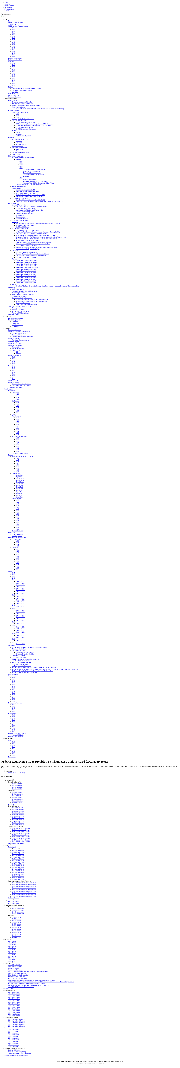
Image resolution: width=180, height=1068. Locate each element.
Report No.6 (19, 488)
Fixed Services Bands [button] (18, 107)
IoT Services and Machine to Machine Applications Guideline (30, 647)
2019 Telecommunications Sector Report (24, 893)
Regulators (15, 92)
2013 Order (11, 954)
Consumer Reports (13, 341)
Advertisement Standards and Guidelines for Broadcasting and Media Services (31, 980)
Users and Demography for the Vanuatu (35, 181)
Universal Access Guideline (20, 220)
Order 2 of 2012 (20, 630)
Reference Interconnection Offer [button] (21, 198)
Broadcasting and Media (15, 318)
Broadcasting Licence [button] (14, 320)
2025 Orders (12, 941)
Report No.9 (19, 483)
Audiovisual (11, 790)
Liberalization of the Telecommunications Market (26, 88)
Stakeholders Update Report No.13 (26, 262)
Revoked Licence (21, 144)
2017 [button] (13, 580)
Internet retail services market (31, 173)
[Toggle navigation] (3, 16)
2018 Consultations (14, 1002)
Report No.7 (19, 487)
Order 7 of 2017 (20, 583)
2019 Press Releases (18, 813)
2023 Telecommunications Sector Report (24, 886)
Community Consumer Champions (22, 336)
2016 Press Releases (18, 818)
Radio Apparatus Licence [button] (19, 147)
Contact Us (7, 11)
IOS (17, 352)
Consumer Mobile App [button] (15, 345)
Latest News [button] (15, 392)
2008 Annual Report (18, 879)
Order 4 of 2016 (20, 598)
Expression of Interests (11, 1017)
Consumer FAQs (13, 380)
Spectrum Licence (17, 146)
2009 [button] (13, 642)
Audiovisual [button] (15, 401)
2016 (13, 43)
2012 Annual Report (18, 872)
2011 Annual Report (18, 874)
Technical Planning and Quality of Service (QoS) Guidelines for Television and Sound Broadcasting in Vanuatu (45, 669)
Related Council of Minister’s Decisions (16, 1055)
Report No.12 (20, 478)
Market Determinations (19, 186)
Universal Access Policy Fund (25, 212)
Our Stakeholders (13, 95)
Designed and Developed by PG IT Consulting (90, 1063)
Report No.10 (20, 482)
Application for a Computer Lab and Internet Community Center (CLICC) (38, 232)
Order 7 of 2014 (20, 610)
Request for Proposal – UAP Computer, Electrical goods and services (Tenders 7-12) (41, 237)
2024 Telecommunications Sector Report (24, 884)
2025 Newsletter (17, 785)
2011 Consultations (14, 1014)
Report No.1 (19, 497)
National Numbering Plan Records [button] (22, 298)
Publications (8, 7)
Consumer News (17, 335)
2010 (13, 53)
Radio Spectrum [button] (13, 100)
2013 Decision (16, 934)
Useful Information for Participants (26, 129)
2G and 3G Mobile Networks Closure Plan (24, 672)
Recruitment (11, 757)
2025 (13, 28)
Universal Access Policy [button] (19, 205)
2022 (13, 33)
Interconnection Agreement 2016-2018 (27, 191)
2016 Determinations (18, 910)
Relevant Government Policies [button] (17, 733)
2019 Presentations (13, 1031)
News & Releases (13, 782)
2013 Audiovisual (17, 799)
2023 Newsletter (17, 789)
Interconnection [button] (16, 188)
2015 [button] (13, 605)
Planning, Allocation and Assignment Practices (26, 105)
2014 (13, 46)
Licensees (19, 141)
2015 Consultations (14, 1007)
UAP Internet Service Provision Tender (27, 230)
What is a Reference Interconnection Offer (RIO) (30, 200)
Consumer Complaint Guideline (21, 385)
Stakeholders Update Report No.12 (26, 264)
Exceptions (19, 142)
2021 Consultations (14, 997)
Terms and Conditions (14, 97)
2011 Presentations (13, 1045)
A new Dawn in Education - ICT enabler (28, 240)
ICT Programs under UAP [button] (20, 228)
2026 (13, 63)
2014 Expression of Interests (16, 1026)
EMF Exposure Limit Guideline (21, 666)
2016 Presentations (13, 1036)
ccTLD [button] (14, 130)
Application (15, 326)
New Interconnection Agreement (25, 193)
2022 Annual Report (18, 855)
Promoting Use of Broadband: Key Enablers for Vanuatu (32, 254)
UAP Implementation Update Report (26, 252)
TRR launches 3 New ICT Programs (27, 245)
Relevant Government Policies (13, 1048)
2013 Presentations (13, 1041)
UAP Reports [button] (16, 473)
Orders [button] (10, 571)
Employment (27, 176)
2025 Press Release (17, 808)
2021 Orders (12, 943)
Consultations (20, 215)
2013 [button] (21, 168)
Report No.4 (19, 492)
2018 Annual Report (18, 862)
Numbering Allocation (18, 293)
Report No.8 (19, 485)
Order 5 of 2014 (20, 613)
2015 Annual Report (18, 867)
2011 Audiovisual (17, 802)
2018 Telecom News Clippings (21, 831)
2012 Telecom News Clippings (21, 841)
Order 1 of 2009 (20, 644)
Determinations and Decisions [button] (17, 537)
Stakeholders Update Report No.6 (26, 274)
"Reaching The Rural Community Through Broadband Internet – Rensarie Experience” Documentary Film (47, 286)
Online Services (9, 5)
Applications (19, 149)
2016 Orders (12, 949)
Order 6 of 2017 (20, 585)
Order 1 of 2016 (20, 603)
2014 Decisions (16, 932)
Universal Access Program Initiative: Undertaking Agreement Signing (36, 247)
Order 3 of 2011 (20, 635)
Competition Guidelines (19, 655)
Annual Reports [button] (16, 498)
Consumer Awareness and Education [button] (19, 331)
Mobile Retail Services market (32, 171)
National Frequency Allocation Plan (22, 103)
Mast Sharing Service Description (22, 662)
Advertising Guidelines (19, 649)
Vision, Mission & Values (15, 22)
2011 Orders (12, 958)
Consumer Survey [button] (13, 338)
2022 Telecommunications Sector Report (24, 888)
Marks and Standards (18, 309)
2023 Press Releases (18, 809)
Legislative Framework (15, 58)
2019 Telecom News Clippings (21, 830)
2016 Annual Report (18, 865)
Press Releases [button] (16, 416)
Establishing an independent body (22, 90)
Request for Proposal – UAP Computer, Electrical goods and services (36, 239)
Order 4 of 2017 (20, 588)
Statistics (7, 4)
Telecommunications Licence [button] (20, 139)
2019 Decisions (16, 924)
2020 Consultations (14, 999)
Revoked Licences (17, 325)
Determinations (20, 217)
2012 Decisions (16, 936)
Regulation (19, 134)
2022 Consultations (14, 995)
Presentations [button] (16, 250)
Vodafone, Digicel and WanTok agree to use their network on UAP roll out (38, 223)
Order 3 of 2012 (20, 628)
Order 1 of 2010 (20, 640)
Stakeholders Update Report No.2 (26, 281)
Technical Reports (17, 531)
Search (3, 14)
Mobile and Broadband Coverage (26, 225)
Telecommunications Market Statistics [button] (23, 157)
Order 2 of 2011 (20, 637)
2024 (13, 29)
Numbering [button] (11, 287)
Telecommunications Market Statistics (34, 169)
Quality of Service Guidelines (21, 661)
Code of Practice (13, 674)
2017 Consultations (14, 1004)
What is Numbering (18, 289)
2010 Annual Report (18, 876)
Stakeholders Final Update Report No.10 (28, 267)
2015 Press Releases (18, 819)
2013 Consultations (14, 1010)
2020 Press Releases (18, 811)
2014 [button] (13, 608)
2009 (13, 55)
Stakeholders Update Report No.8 (26, 271)
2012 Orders (12, 956)
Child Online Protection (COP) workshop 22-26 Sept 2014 (33, 125)
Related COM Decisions (15, 737)
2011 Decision (16, 937)
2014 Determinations (18, 912)
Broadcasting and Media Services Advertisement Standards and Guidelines (34, 667)
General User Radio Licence (20, 152)
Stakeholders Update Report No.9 (26, 269)
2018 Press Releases (18, 814)
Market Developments (29, 179)
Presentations (8, 1028)
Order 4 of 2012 (20, 627)
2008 (13, 56)
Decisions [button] (15, 547)
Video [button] (14, 284)
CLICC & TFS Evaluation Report (26, 208)
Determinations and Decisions (13, 905)
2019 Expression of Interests (16, 1019)
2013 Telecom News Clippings (21, 840)
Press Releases (12, 806)
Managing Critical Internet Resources (23, 119)
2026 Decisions (16, 917)
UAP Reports (12, 847)
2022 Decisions (16, 920)
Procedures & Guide (18, 348)
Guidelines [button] (11, 645)
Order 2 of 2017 (20, 591)
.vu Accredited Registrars (23, 136)
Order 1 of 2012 (20, 632)
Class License (16, 154)
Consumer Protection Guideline (21, 384)
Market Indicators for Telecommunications (28, 185)
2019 (13, 38)
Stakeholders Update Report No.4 (26, 277)
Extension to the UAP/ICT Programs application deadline (33, 244)
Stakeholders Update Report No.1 (26, 282)
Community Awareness (19, 333)
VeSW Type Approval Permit (20, 311)
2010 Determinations (18, 913)
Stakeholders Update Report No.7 (26, 272)
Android (18, 353)
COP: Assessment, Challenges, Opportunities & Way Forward (34, 124)
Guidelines (7, 963)
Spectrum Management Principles (22, 102)
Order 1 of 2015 (20, 607)
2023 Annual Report (18, 854)
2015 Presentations (13, 1038)
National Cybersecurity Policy (17, 1052)
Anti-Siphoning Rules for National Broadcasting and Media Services (32, 671)
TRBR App (15, 347)
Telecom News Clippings (15, 826)
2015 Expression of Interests (16, 1024)
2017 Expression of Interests (16, 1022)
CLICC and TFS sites (22, 227)
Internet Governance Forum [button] (20, 112)
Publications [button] (11, 390)
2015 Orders (12, 951)
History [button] (10, 87)
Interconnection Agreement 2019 (25, 190)
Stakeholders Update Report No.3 (26, 279)
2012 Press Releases (18, 824)
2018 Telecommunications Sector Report (24, 894)
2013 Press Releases (18, 823)
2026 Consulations (13, 992)
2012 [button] (21, 178)
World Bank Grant (13, 93)
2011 (13, 51)
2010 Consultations (14, 1016)
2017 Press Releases (18, 816)
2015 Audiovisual (17, 795)
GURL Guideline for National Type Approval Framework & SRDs (28, 971)
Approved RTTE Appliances (20, 313)
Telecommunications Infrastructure (33, 174)
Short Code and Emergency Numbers (23, 294)
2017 (13, 41)
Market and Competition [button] (15, 156)
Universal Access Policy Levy (25, 213)
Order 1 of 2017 (20, 593)
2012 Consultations (14, 1012)
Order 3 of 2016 (20, 600)
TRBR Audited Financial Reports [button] (18, 26)
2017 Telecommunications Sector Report (24, 896)
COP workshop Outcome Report (25, 122)
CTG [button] (9, 740)
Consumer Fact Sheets (14, 343)
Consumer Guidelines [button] (14, 382)
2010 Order (11, 959)
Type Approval (16, 308)
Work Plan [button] (11, 61)
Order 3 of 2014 (20, 617)
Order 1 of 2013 (20, 623)
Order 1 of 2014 (20, 620)
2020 (13, 36)
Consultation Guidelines (19, 657)
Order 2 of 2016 (20, 601)
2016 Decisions (16, 929)
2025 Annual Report (18, 850)
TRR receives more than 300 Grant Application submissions (33, 242)
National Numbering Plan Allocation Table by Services (32, 301)
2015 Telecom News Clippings (21, 836)
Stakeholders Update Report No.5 (26, 276)
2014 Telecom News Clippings (21, 838)
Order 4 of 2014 (20, 615)
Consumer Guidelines (14, 968)
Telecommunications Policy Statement (19, 1053)
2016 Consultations (14, 1005)
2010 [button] (13, 639)
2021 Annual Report (18, 857)
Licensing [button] (11, 137)
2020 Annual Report (18, 859)
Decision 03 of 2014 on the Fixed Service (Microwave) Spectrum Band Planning (40, 109)
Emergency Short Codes (23, 303)
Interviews (15, 414)
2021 (13, 34)
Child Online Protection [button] (19, 120)
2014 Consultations (14, 1009)
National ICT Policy (18, 735)
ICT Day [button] (11, 365)
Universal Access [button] (13, 203)
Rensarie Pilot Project (22, 218)
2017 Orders (12, 948)
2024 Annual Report (18, 852)
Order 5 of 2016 (20, 596)
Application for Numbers (19, 296)
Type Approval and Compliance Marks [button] (19, 306)
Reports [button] (14, 259)
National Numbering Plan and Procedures (24, 291)
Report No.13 (20, 477)
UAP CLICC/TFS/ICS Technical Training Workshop (31, 206)
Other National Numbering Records (26, 304)
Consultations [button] (12, 676)
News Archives (9, 9)
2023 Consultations (14, 994)
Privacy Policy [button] (16, 350)
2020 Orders (12, 944)
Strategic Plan (12, 24)
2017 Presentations (13, 1034)
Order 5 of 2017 (20, 586)
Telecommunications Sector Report (18, 881)
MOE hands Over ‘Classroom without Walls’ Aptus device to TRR (35, 235)
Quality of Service (13, 314)
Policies (18, 132)
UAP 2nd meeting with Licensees (26, 257)
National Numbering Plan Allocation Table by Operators (32, 299)
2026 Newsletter (17, 783)
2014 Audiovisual (17, 797)
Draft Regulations (17, 534)
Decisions (11, 915)
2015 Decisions (16, 931)
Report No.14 (20, 475)
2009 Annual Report (18, 877)
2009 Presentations (13, 1046)
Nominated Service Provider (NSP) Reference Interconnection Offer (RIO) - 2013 (40, 201)
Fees (17, 151)
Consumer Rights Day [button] (14, 355)
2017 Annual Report (18, 864)
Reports (6, 845)
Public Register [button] (9, 389)
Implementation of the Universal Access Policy (29, 210)
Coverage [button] (15, 222)
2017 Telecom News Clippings (21, 833)
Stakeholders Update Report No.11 (26, 266)
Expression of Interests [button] (15, 703)
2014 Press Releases (18, 821)
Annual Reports (13, 849)
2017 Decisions (16, 927)
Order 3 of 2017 (20, 590)
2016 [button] (13, 595)
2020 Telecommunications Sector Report (24, 891)
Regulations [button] (11, 532)
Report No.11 (20, 480)
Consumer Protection (14, 330)
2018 (13, 39)
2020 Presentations (13, 1029)
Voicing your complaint (15, 387)
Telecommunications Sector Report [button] (22, 456)
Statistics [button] (18, 159)
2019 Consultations (14, 1000)
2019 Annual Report (18, 860)
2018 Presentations (13, 1033)
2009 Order (11, 961)
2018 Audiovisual (17, 792)
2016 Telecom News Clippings (21, 835)
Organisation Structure (15, 60)
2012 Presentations (13, 1043)
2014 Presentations (13, 1040)
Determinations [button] (16, 539)
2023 (13, 31)
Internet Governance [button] (14, 110)
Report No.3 (19, 493)
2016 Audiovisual (17, 794)
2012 (13, 49)
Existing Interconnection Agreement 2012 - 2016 (30, 195)
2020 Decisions (16, 922)
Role (9, 21)
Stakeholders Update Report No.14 (26, 260)
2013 (13, 48)
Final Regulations (17, 536)
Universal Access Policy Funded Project (27, 249)
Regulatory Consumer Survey (21, 340)
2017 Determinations (18, 908)
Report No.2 (19, 495)
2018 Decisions (16, 925)
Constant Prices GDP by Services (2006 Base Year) (38, 183)
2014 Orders (12, 953)
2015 (13, 44)
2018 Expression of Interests (16, 1021)
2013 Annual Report (18, 871)
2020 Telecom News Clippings (21, 828)
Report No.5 (19, 490)
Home (6, 2)
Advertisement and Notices (20, 453)
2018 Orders (12, 946)
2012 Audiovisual (17, 801)
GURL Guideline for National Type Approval (25, 659)
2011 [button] (13, 634)
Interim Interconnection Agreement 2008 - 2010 (30, 196)
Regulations (8, 900)
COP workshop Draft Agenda (24, 127)
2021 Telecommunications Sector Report (24, 889)
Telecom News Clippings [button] (19, 436)
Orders (6, 939)
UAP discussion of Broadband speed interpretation (31, 255)
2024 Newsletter (17, 787)
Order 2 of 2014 (20, 618)
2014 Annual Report (18, 869)
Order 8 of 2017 (20, 581)
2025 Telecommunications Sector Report (24, 883)
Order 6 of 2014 (20, 612)
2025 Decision (16, 919)
